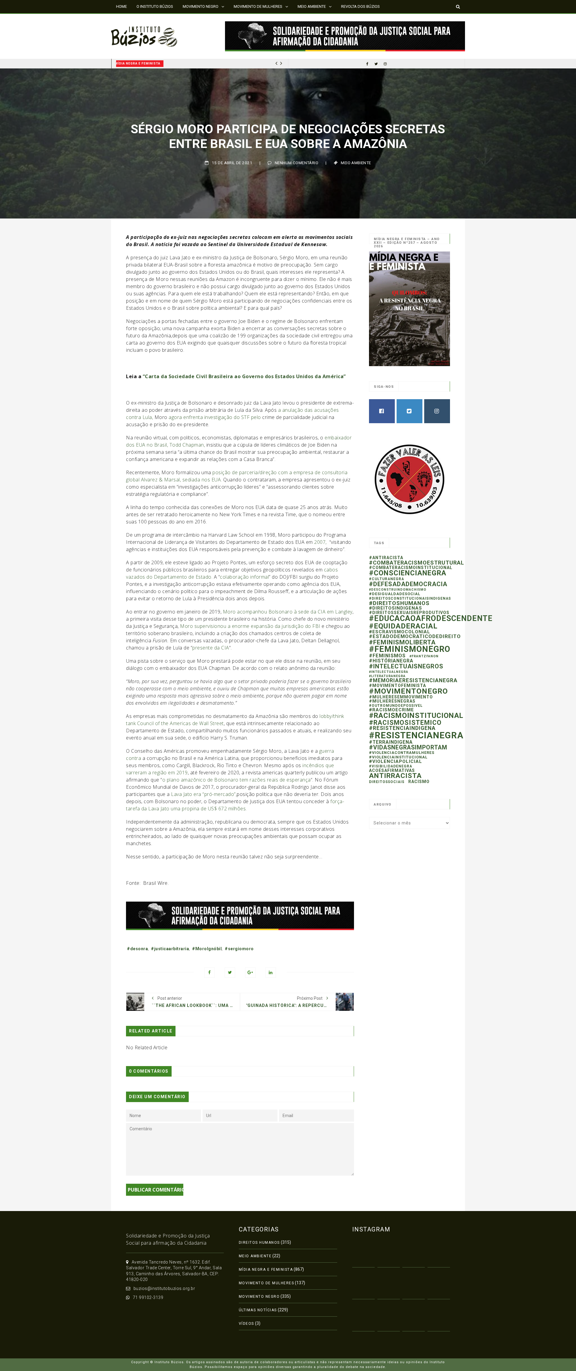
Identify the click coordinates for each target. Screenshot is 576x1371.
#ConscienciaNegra (407, 573)
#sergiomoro (239, 948)
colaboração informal (244, 577)
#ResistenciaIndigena (402, 728)
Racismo (419, 781)
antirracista (395, 776)
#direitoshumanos (399, 603)
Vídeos (246, 1323)
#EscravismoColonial (399, 631)
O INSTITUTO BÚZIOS (154, 6)
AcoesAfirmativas (392, 770)
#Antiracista (386, 557)
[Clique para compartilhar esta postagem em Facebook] (209, 972)
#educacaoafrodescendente (431, 618)
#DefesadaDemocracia (408, 584)
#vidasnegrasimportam (408, 747)
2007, (321, 542)
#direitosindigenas (395, 608)
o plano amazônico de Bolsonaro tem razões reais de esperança (236, 779)
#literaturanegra (387, 676)
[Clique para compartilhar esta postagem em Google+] (250, 972)
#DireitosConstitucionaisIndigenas (410, 598)
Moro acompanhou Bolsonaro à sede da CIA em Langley (287, 611)
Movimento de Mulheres (266, 1283)
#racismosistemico (405, 722)
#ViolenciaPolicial (395, 761)
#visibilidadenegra (390, 766)
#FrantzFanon (424, 656)
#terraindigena (391, 742)
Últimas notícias (258, 1310)
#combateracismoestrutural (416, 562)
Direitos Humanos (259, 1242)
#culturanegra (386, 579)
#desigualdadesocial (394, 594)
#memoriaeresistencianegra (413, 680)
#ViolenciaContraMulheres (401, 752)
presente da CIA (210, 647)
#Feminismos (387, 655)
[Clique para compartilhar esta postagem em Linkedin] (271, 972)
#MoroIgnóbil (207, 948)
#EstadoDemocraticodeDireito (415, 636)
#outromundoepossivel (396, 706)
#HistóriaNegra (391, 661)
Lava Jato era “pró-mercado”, (204, 794)
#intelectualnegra (388, 672)
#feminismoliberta (402, 642)
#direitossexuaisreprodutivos (409, 612)
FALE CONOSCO (130, 19)
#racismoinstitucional (416, 715)
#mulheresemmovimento (401, 697)
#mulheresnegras (392, 701)
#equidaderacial (403, 626)
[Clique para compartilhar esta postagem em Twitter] (230, 972)
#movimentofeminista (397, 685)
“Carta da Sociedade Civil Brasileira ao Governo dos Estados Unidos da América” (244, 376)
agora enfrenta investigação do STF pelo (215, 417)
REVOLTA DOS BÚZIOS (360, 6)
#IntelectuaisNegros (406, 666)
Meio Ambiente (356, 163)
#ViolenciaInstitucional (398, 757)
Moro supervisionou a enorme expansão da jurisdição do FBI (250, 626)
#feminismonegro (409, 649)
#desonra (137, 948)
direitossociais (386, 782)
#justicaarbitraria (170, 948)
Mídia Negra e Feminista (142, 63)
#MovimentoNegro (408, 691)
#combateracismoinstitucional (410, 567)
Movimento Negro (259, 1296)
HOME (121, 6)
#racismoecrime (391, 710)
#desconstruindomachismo (397, 590)
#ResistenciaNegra (416, 735)
